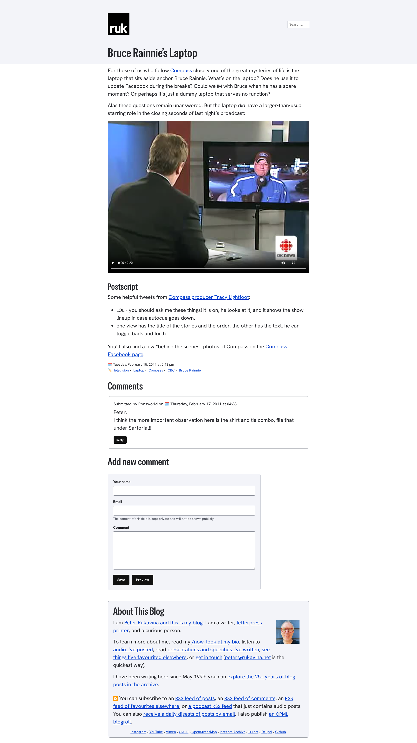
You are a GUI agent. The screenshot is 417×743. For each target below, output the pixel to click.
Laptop (138, 370)
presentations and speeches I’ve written (213, 649)
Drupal (266, 732)
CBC (171, 370)
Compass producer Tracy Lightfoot (209, 297)
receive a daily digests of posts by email (189, 713)
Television (121, 370)
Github (280, 732)
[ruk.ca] (208, 24)
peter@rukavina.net (248, 657)
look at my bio (222, 641)
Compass (181, 70)
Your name (122, 481)
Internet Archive (232, 732)
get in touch (209, 657)
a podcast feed (210, 706)
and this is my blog (163, 622)
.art (253, 732)
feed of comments (249, 698)
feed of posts (195, 698)
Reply (120, 440)
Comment (121, 527)
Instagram (138, 732)
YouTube (156, 732)
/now (198, 641)
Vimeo (171, 732)
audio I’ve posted (133, 649)
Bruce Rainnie (190, 370)
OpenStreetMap (204, 732)
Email (117, 501)
